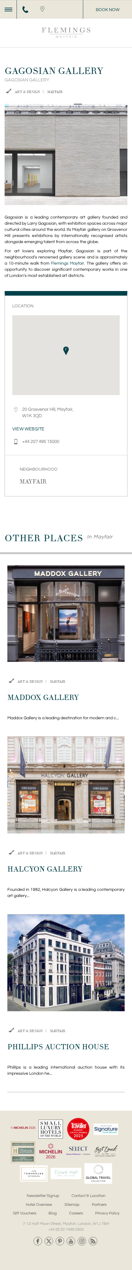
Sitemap (72, 1204)
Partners (99, 1204)
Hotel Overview (39, 1204)
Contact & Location (88, 1196)
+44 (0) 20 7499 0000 (66, 1229)
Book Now (107, 10)
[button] (66, 351)
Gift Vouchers (24, 1213)
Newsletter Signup (43, 1196)
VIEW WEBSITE (28, 429)
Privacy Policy (107, 1213)
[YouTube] (71, 1241)
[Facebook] (37, 1241)
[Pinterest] (60, 1241)
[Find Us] (42, 9)
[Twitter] (49, 1241)
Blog (53, 1213)
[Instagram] (82, 1241)
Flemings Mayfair (67, 263)
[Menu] (8, 9)
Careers (76, 1213)
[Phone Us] (25, 9)
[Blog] (93, 1241)
